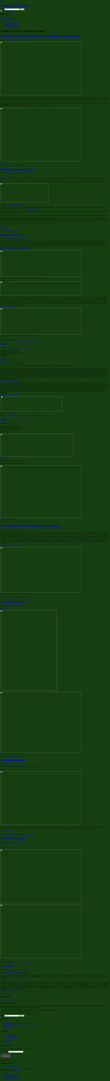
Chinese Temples (11, 1037)
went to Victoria (34, 521)
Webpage (3, 608)
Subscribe (6, 1056)
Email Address (4, 1051)
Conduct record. (5, 457)
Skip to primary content (7, 17)
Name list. (3, 226)
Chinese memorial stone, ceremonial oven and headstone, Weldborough (40, 35)
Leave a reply (23, 39)
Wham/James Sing (11, 234)
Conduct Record (5, 359)
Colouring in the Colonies (15, 5)
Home (5, 21)
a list (9, 211)
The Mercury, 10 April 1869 (8, 306)
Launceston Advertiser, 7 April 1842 (10, 979)
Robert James (7, 1022)
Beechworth (24, 834)
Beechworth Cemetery (13, 759)
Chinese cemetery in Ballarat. (8, 847)
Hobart (39, 415)
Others (5, 1042)
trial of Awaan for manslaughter (12, 972)
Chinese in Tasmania (11, 415)
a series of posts (15, 215)
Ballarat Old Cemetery (13, 838)
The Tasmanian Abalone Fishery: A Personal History (14, 248)
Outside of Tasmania (11, 756)
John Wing (7, 965)
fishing (17, 339)
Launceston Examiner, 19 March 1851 (10, 380)
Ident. (2, 459)
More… (3, 162)
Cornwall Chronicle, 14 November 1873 (11, 545)
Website (3, 844)
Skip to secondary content (7, 18)
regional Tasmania (31, 339)
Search (2, 9)
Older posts (4, 999)
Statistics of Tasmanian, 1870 (14, 204)
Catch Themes (17, 1070)
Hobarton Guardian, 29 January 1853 (10, 394)
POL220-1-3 (4, 518)
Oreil (3, 419)
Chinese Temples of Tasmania (11, 22)
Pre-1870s (8, 230)
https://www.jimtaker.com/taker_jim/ (10, 363)
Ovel (3, 343)
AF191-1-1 (3, 595)
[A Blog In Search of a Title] (8, 11)
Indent (2, 360)
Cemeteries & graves (11, 165)
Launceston (23, 339)
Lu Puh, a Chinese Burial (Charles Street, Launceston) (31, 525)
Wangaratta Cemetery (13, 601)
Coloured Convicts (21, 415)
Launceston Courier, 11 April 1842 (9, 991)
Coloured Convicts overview (11, 25)
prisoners (43, 415)
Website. (3, 769)
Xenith (16, 39)
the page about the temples (32, 208)
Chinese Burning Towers (7, 830)
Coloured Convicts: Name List (11, 27)
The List (3, 175)
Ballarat (23, 961)
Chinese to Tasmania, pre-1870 (12, 24)
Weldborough (24, 165)
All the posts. (4, 228)
